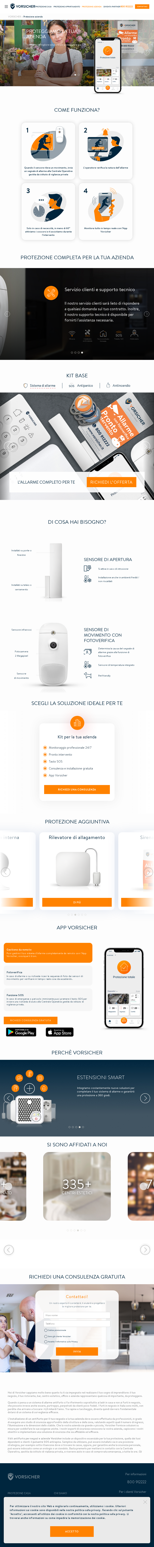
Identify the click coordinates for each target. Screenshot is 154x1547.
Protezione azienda (92, 6)
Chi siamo (60, 1493)
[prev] (7, 52)
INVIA (77, 1351)
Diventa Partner (111, 6)
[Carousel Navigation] (77, 872)
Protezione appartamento (67, 6)
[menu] (6, 6)
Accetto (72, 1531)
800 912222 (127, 6)
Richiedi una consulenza (77, 789)
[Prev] (5, 872)
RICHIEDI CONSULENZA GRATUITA (30, 1020)
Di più (77, 902)
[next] (146, 52)
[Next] (148, 872)
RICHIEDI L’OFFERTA (111, 482)
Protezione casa (43, 6)
